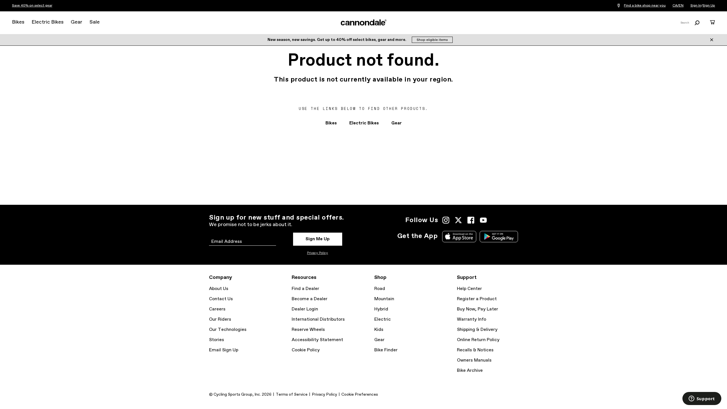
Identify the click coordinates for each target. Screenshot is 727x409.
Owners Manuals (474, 360)
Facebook (470, 220)
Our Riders (220, 319)
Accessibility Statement (317, 340)
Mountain (384, 299)
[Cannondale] (363, 22)
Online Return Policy (478, 340)
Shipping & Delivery (477, 330)
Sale (94, 22)
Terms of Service (292, 394)
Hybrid (381, 309)
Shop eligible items (432, 40)
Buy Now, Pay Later (477, 309)
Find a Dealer (305, 289)
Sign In (695, 5)
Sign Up (709, 5)
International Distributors (318, 319)
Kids (378, 330)
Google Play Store (499, 236)
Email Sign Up (223, 350)
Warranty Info (471, 319)
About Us (218, 289)
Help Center (469, 289)
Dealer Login (305, 309)
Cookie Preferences (359, 394)
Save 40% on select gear (32, 5)
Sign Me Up (318, 239)
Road (379, 289)
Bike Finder (386, 350)
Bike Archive (470, 370)
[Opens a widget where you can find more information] (701, 399)
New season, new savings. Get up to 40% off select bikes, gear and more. (337, 39)
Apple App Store (459, 236)
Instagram (445, 220)
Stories (216, 340)
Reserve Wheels (308, 330)
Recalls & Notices (475, 350)
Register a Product (477, 299)
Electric (382, 319)
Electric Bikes (48, 22)
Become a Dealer (309, 299)
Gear (76, 22)
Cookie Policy (306, 350)
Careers (217, 309)
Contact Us (221, 299)
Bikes (18, 22)
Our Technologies (227, 330)
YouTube (483, 220)
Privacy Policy (317, 253)
